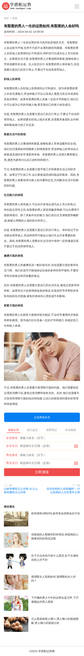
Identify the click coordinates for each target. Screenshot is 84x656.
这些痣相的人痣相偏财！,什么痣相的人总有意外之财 (63, 490)
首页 (6, 18)
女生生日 (12, 445)
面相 (14, 18)
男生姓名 (12, 455)
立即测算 (42, 472)
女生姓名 (12, 437)
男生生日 (12, 463)
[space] (16, 518)
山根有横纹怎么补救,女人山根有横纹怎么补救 (21, 490)
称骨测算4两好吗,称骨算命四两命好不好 (55, 513)
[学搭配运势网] (16, 6)
